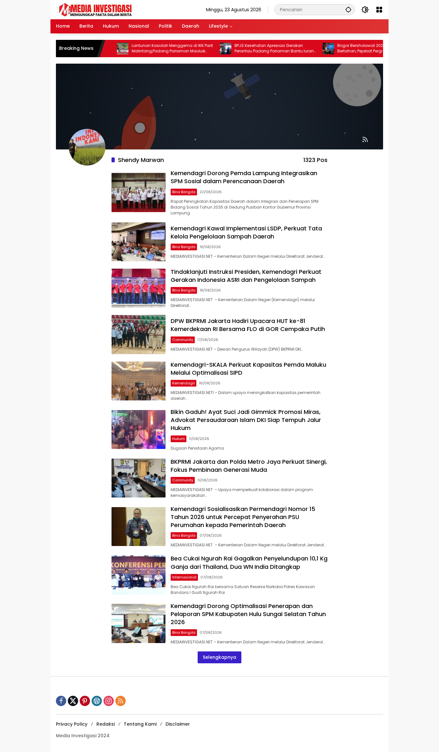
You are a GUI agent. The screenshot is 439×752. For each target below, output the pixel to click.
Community (182, 339)
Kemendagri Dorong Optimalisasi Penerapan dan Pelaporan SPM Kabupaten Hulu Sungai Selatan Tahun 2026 (248, 614)
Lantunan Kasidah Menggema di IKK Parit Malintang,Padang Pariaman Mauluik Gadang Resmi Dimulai (156, 48)
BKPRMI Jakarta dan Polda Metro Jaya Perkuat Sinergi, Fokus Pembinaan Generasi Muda (249, 466)
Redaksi (105, 724)
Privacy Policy (71, 724)
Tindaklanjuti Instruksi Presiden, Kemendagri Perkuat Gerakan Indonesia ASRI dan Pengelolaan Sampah (246, 276)
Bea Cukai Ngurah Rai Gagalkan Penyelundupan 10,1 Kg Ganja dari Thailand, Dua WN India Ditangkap (249, 562)
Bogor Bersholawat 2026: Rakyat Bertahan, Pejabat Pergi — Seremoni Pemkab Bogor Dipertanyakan (355, 48)
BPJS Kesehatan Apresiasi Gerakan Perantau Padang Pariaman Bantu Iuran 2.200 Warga (258, 48)
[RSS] (120, 701)
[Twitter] (73, 701)
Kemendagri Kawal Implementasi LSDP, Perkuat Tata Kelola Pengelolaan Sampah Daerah (246, 232)
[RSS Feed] (365, 139)
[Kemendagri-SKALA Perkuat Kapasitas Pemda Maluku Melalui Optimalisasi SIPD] (139, 381)
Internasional (184, 577)
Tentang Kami (140, 724)
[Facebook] (61, 701)
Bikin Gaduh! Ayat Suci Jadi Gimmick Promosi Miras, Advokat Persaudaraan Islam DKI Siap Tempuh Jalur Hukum (246, 420)
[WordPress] (97, 701)
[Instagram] (108, 701)
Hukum (178, 438)
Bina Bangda (183, 191)
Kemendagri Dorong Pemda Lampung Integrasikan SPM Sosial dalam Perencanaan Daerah (244, 177)
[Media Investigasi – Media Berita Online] (112, 9)
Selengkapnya (219, 657)
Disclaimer (178, 724)
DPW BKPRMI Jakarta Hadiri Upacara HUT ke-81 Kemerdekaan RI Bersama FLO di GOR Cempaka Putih (248, 325)
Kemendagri (183, 383)
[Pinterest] (85, 701)
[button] (348, 9)
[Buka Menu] (379, 9)
